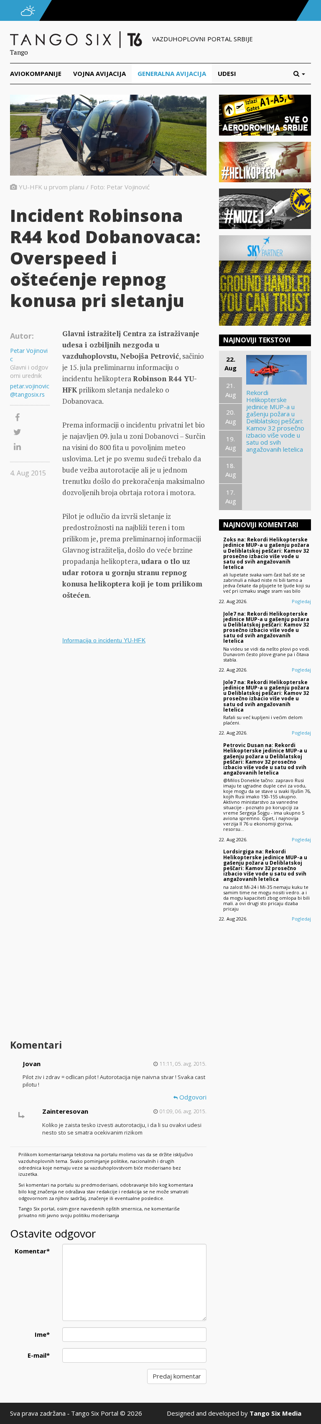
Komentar (32, 1251)
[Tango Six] (77, 39)
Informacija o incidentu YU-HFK (103, 640)
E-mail (39, 1355)
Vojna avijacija (99, 73)
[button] (302, 73)
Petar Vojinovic (29, 355)
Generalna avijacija (172, 73)
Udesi (227, 73)
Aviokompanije (35, 73)
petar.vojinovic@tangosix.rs (29, 390)
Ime (42, 1334)
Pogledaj (301, 601)
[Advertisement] (134, 970)
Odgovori (192, 1097)
